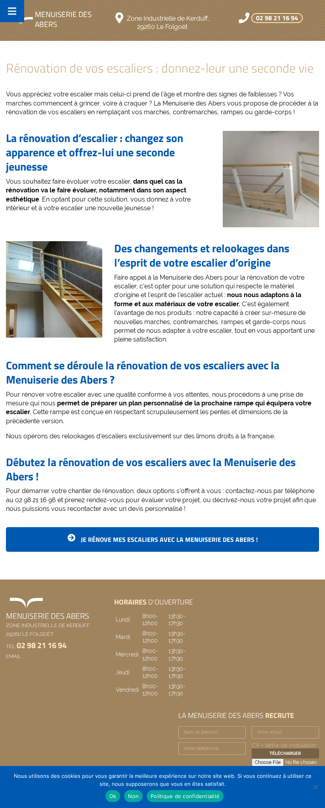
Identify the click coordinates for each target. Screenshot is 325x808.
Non (133, 796)
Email (13, 656)
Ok (113, 796)
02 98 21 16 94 (277, 18)
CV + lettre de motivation (284, 745)
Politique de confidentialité (185, 796)
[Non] (315, 787)
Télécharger (285, 753)
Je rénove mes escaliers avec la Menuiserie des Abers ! (168, 539)
